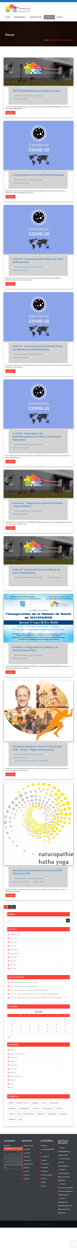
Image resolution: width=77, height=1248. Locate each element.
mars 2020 (13, 938)
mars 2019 (13, 942)
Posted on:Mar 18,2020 (20, 357)
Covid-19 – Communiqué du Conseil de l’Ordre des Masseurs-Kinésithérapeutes (34, 994)
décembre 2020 (15, 934)
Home (47, 40)
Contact (60, 17)
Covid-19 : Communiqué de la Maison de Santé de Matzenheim (29, 990)
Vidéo (12, 1084)
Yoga (41, 881)
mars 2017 (13, 964)
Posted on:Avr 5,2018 (54, 577)
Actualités (49, 17)
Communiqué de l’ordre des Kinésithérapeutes (38, 174)
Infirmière (13, 1072)
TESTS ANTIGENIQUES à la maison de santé (36, 90)
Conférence (13, 1057)
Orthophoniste (52, 1114)
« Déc (9, 1037)
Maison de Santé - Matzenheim (62, 40)
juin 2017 (13, 961)
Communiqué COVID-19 (17, 1054)
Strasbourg (44, 761)
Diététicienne (12, 1108)
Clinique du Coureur (22, 761)
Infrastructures (36, 17)
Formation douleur (47, 1108)
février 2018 (14, 949)
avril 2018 (13, 946)
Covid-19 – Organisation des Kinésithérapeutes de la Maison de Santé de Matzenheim (36, 436)
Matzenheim (40, 1114)
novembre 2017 (15, 953)
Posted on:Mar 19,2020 (20, 270)
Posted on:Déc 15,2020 (20, 183)
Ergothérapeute (24, 1108)
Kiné (18, 1114)
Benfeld (11, 1103)
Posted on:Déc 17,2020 (20, 99)
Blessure (13, 1050)
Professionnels (19, 17)
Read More (10, 113)
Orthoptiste (62, 1114)
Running (12, 1080)
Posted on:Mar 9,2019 (20, 514)
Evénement (13, 1065)
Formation (35, 761)
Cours (36, 881)
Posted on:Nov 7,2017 (20, 757)
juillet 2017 (13, 957)
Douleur (12, 1061)
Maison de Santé (15, 1076)
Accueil (8, 17)
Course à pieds (53, 1103)
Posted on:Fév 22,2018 (20, 658)
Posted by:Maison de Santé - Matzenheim (28, 96)
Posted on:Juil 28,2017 (20, 881)
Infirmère (11, 1114)
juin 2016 (13, 968)
